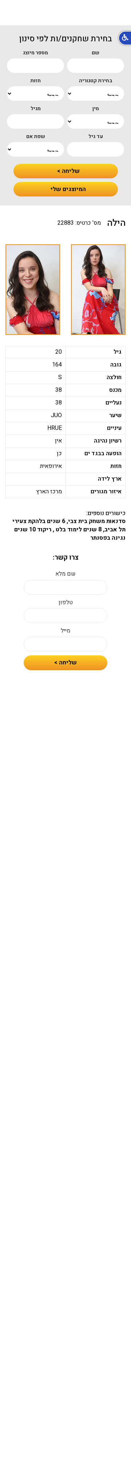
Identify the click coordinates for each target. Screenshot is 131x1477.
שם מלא (65, 574)
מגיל (36, 108)
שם (95, 53)
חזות (35, 80)
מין (95, 108)
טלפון (66, 602)
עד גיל (95, 136)
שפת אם (35, 136)
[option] (98, 289)
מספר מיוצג (35, 53)
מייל (65, 631)
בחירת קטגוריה (95, 80)
